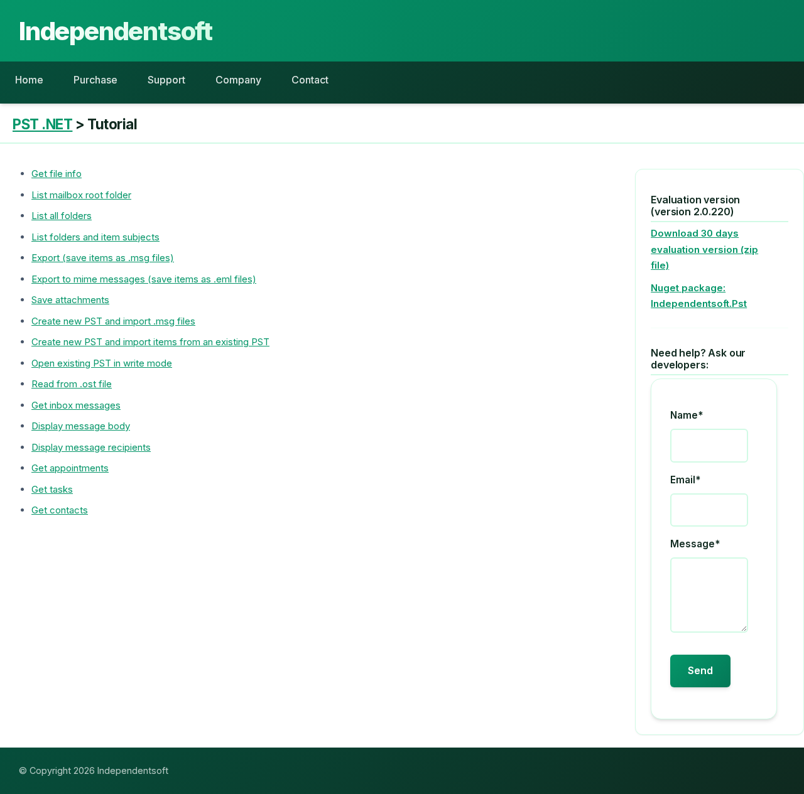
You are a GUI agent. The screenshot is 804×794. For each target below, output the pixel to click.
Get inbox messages (76, 405)
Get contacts (59, 510)
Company (238, 79)
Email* (685, 480)
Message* (695, 544)
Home (29, 79)
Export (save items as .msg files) (102, 258)
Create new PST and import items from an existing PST (150, 342)
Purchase (95, 79)
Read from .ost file (71, 384)
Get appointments (70, 468)
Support (166, 79)
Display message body (80, 426)
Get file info (56, 174)
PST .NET (42, 123)
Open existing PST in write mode (101, 363)
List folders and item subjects (95, 237)
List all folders (61, 216)
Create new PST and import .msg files (113, 321)
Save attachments (70, 300)
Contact (310, 79)
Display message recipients (91, 447)
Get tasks (52, 489)
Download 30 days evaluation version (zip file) (704, 249)
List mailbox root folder (81, 195)
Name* (686, 415)
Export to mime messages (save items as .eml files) (143, 279)
